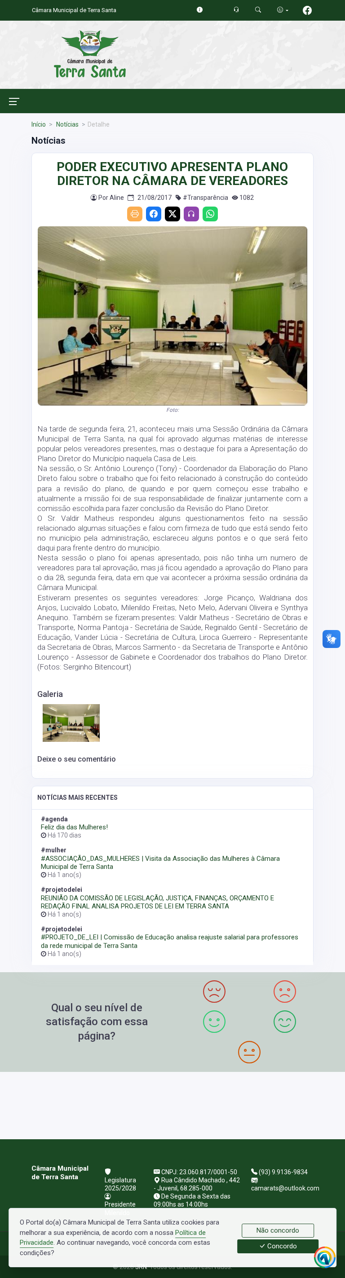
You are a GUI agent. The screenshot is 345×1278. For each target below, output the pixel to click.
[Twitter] (172, 214)
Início (38, 124)
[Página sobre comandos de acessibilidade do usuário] (282, 10)
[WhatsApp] (210, 214)
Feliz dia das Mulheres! (74, 827)
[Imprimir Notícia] (134, 214)
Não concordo (278, 1230)
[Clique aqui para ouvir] (191, 214)
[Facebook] (153, 214)
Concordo (281, 1247)
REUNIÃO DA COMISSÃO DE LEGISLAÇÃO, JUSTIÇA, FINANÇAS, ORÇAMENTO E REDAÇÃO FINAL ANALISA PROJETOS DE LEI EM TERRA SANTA (157, 902)
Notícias (67, 124)
